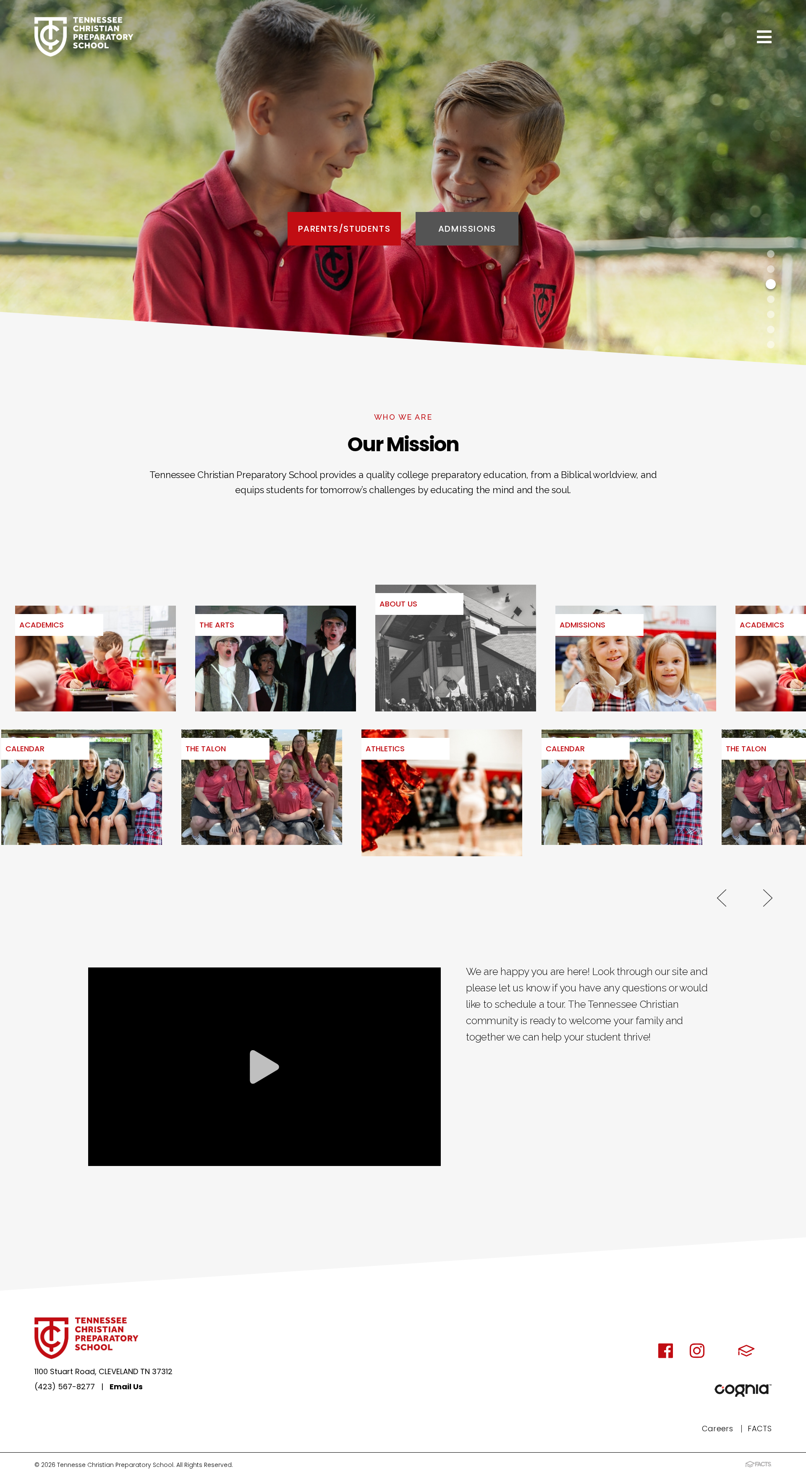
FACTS (760, 1428)
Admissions (467, 229)
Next (767, 898)
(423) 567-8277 (64, 1386)
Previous (721, 898)
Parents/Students (344, 229)
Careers (717, 1428)
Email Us (126, 1386)
